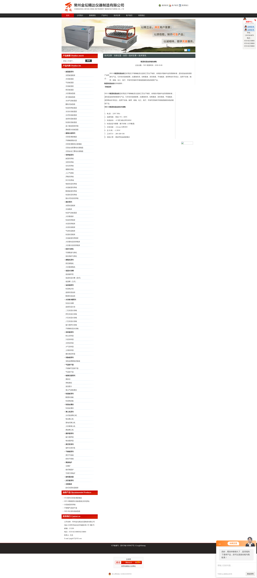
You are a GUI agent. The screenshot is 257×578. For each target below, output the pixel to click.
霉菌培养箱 (70, 169)
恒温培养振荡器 (71, 108)
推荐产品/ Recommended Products (77, 492)
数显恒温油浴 (70, 296)
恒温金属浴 (70, 404)
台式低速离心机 (71, 415)
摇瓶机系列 (70, 260)
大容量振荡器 (70, 93)
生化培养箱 (70, 166)
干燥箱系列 (70, 451)
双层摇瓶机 (70, 263)
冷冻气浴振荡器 (71, 101)
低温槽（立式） (71, 281)
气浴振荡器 (70, 82)
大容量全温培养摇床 (73, 245)
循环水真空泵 (70, 448)
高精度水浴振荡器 (72, 129)
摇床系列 (69, 202)
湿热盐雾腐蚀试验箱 (73, 361)
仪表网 (128, 559)
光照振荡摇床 (70, 75)
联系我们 (185, 5)
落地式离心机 (70, 423)
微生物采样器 (70, 354)
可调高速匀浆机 (71, 252)
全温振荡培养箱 (71, 187)
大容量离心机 (70, 426)
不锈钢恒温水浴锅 (72, 328)
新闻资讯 (92, 15)
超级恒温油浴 (70, 292)
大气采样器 (70, 347)
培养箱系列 (70, 155)
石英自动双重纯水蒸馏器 (74, 148)
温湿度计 (69, 386)
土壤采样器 (70, 350)
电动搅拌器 (70, 441)
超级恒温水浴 (70, 307)
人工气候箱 (70, 173)
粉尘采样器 (70, 336)
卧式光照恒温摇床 (72, 488)
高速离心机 (70, 430)
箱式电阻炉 (70, 470)
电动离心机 (70, 419)
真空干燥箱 (70, 455)
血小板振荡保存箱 (72, 126)
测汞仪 (68, 379)
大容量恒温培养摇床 (73, 242)
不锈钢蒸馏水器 (71, 140)
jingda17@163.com (75, 538)
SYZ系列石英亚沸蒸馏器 (73, 498)
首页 (67, 15)
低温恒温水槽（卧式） (74, 278)
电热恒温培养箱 (71, 184)
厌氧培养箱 (70, 177)
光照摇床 (69, 484)
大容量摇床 (70, 216)
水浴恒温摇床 (70, 227)
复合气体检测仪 (71, 390)
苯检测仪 (69, 383)
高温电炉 (69, 462)
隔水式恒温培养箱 (72, 198)
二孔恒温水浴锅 (71, 310)
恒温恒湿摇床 (70, 234)
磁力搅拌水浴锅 (71, 325)
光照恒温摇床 (70, 205)
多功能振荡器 (70, 97)
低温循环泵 (70, 274)
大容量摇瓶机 (70, 267)
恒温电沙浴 (70, 289)
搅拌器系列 (70, 433)
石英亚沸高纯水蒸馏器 (74, 144)
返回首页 (165, 5)
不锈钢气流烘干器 (72, 368)
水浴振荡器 (70, 79)
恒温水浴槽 (70, 303)
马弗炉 (68, 466)
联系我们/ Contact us (71, 516)
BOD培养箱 (70, 180)
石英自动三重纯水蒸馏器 (74, 151)
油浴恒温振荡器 (71, 119)
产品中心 (104, 15)
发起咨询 (250, 574)
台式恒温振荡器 (71, 115)
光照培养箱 (70, 162)
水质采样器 (70, 343)
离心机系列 (70, 412)
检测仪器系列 (70, 375)
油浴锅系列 (70, 285)
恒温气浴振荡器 (71, 213)
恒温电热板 (70, 401)
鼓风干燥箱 (70, 459)
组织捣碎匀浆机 (71, 256)
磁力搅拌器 (70, 437)
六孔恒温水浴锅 (71, 318)
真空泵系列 (70, 444)
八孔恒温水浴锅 (71, 321)
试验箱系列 (70, 357)
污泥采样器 (70, 339)
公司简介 (80, 15)
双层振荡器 (70, 90)
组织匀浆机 (70, 249)
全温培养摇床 (70, 224)
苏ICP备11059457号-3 (127, 546)
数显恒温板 (70, 397)
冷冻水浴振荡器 (71, 111)
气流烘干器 (70, 365)
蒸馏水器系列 (70, 133)
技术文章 (117, 15)
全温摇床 (69, 209)
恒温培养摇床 (70, 220)
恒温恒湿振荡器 (71, 122)
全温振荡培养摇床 (72, 238)
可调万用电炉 (70, 473)
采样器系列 (70, 332)
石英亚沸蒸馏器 (71, 137)
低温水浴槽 (70, 271)
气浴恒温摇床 (70, 231)
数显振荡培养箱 (71, 191)
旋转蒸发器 (70, 477)
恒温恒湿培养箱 (71, 195)
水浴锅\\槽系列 (71, 300)
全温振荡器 (70, 86)
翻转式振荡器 (70, 104)
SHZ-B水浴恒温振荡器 (72, 511)
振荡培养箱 (70, 158)
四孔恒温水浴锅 (71, 314)
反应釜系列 (70, 480)
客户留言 (175, 5)
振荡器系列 (70, 72)
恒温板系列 (70, 394)
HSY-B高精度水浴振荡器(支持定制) (76, 501)
